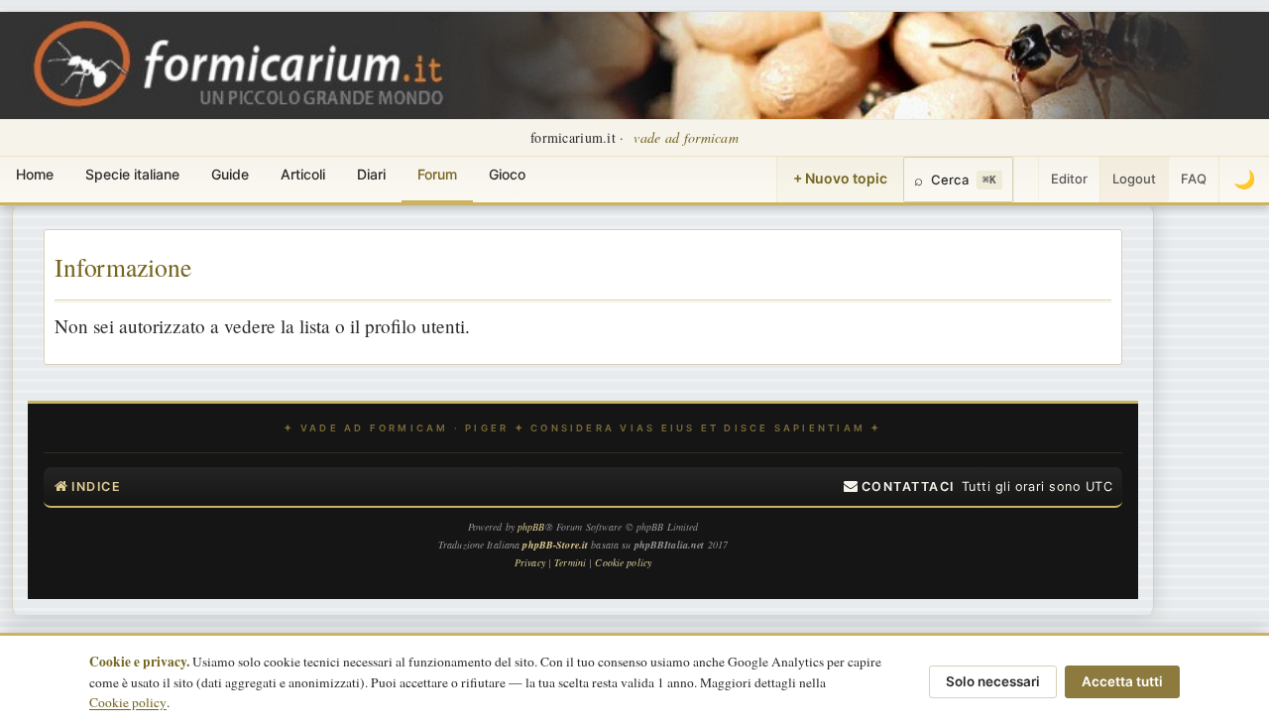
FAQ (1194, 178)
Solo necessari (993, 681)
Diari (371, 174)
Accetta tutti (1122, 681)
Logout (1134, 178)
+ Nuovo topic (840, 178)
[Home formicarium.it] (634, 65)
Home (35, 174)
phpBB (531, 527)
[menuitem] (899, 487)
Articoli (303, 174)
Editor (1069, 178)
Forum (437, 174)
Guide (230, 174)
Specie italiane (132, 174)
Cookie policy (128, 702)
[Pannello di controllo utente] (1026, 179)
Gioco (507, 174)
